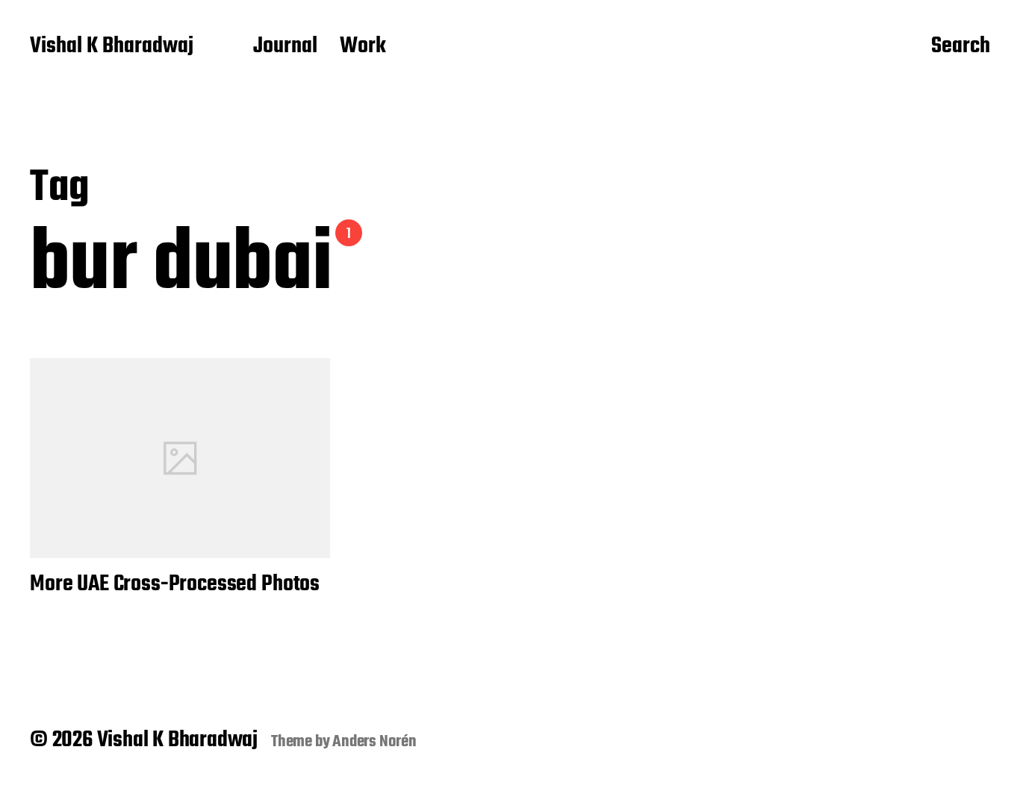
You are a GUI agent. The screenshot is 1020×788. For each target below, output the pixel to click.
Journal (285, 47)
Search (960, 47)
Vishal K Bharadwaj (111, 47)
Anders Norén (374, 741)
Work (363, 47)
